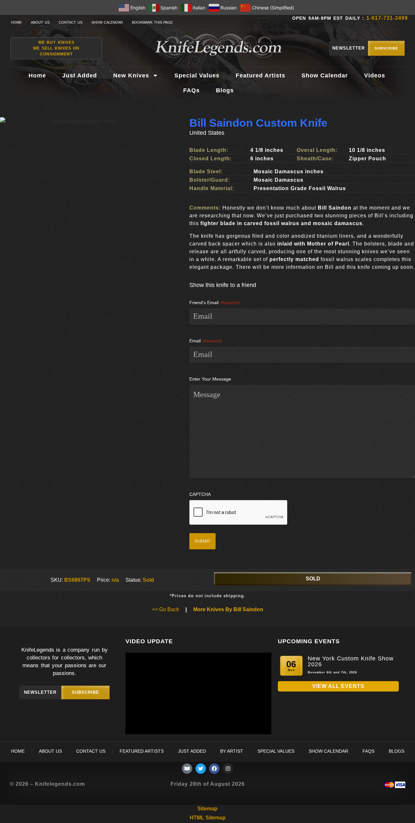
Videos (374, 75)
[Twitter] (201, 768)
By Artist (231, 751)
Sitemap (207, 808)
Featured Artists (260, 75)
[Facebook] (214, 768)
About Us (40, 22)
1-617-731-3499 (387, 18)
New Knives (131, 75)
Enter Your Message (210, 379)
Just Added (79, 75)
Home (16, 22)
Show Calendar (107, 22)
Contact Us (70, 22)
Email (205, 340)
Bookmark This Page (152, 22)
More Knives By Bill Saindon (228, 609)
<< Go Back (165, 609)
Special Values (196, 75)
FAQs (191, 90)
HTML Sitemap (208, 817)
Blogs (225, 90)
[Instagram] (228, 768)
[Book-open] (187, 768)
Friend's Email (214, 302)
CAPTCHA (200, 494)
